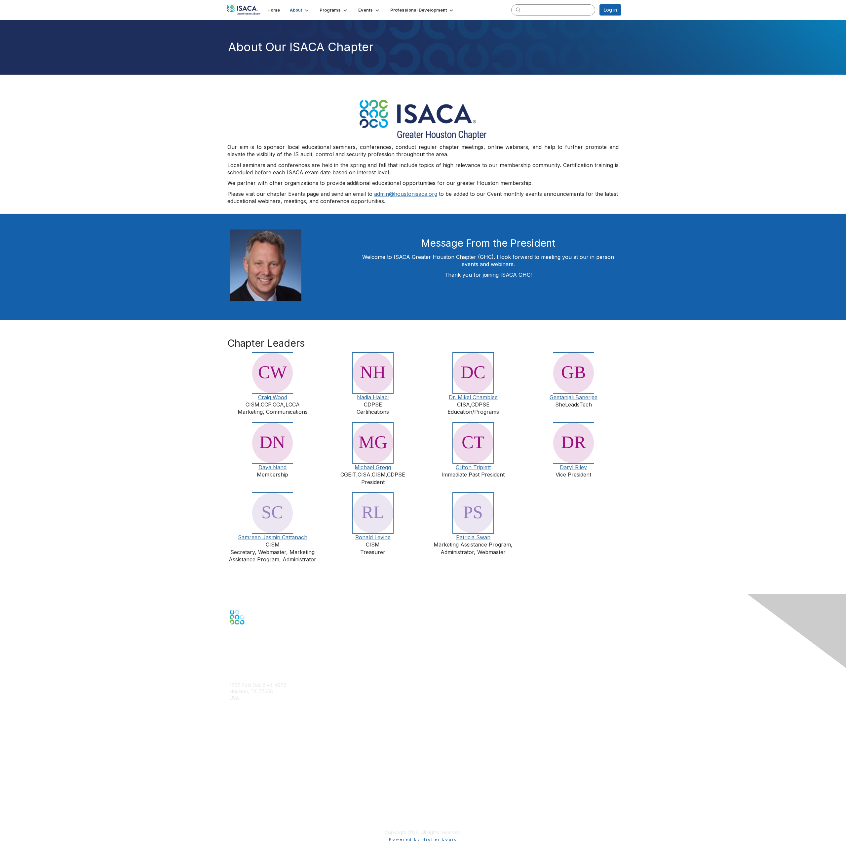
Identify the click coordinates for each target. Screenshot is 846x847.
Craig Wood (272, 397)
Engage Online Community (259, 656)
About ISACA (243, 787)
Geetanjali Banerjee (573, 397)
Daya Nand (272, 467)
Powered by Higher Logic (423, 839)
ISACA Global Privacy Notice (260, 813)
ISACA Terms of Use (252, 806)
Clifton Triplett (473, 467)
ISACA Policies (245, 800)
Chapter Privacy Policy (254, 822)
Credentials (242, 749)
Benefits (239, 742)
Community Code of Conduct (261, 793)
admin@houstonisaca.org (405, 194)
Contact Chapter (247, 707)
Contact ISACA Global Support (263, 758)
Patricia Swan (473, 537)
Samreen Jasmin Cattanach (272, 537)
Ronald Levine (373, 537)
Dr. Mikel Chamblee (473, 397)
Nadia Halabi (373, 397)
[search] (518, 9)
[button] (300, 10)
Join (234, 736)
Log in (610, 10)
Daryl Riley (573, 467)
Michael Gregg (373, 467)
